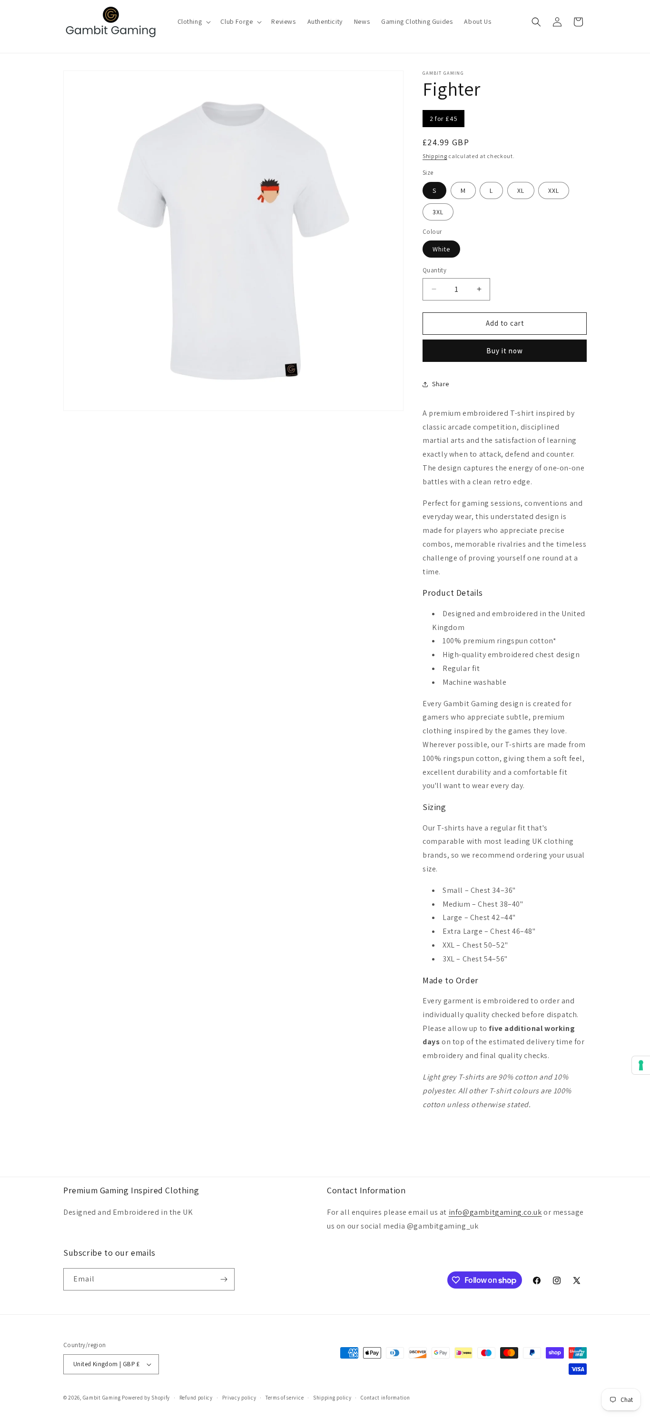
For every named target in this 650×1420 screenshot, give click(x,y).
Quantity (434, 270)
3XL (438, 212)
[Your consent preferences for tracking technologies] (641, 1065)
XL (520, 190)
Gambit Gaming (102, 1397)
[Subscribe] (223, 1279)
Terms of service (285, 1397)
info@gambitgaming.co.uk (495, 1212)
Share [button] (440, 384)
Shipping (435, 156)
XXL (553, 190)
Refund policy (196, 1397)
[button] (193, 21)
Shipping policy (332, 1397)
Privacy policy (239, 1397)
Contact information (385, 1397)
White (441, 249)
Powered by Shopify (146, 1397)
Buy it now (504, 350)
